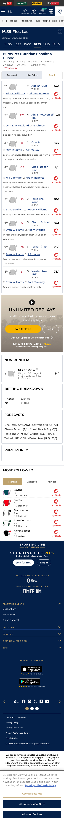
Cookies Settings (32, 793)
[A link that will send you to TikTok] (41, 702)
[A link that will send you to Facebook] (24, 702)
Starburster (21, 510)
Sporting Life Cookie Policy (40, 785)
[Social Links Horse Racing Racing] (32, 708)
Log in (51, 329)
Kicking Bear (22, 530)
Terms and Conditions (16, 717)
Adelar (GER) (39, 85)
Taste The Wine (37, 200)
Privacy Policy (12, 722)
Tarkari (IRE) (39, 246)
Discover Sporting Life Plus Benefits (30, 337)
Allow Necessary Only (32, 804)
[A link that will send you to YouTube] (47, 702)
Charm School (40, 222)
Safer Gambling (38, 754)
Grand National (11, 620)
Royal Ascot (9, 614)
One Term (37, 142)
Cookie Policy (12, 738)
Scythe (18, 489)
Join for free (23, 562)
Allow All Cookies (32, 814)
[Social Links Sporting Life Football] (37, 708)
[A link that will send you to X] (35, 702)
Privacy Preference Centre (18, 733)
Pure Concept (22, 520)
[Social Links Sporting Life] (27, 708)
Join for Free (23, 329)
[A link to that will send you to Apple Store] (32, 671)
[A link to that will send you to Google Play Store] (32, 683)
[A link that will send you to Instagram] (30, 702)
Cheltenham (9, 609)
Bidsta (18, 500)
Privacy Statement (14, 728)
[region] (32, 795)
